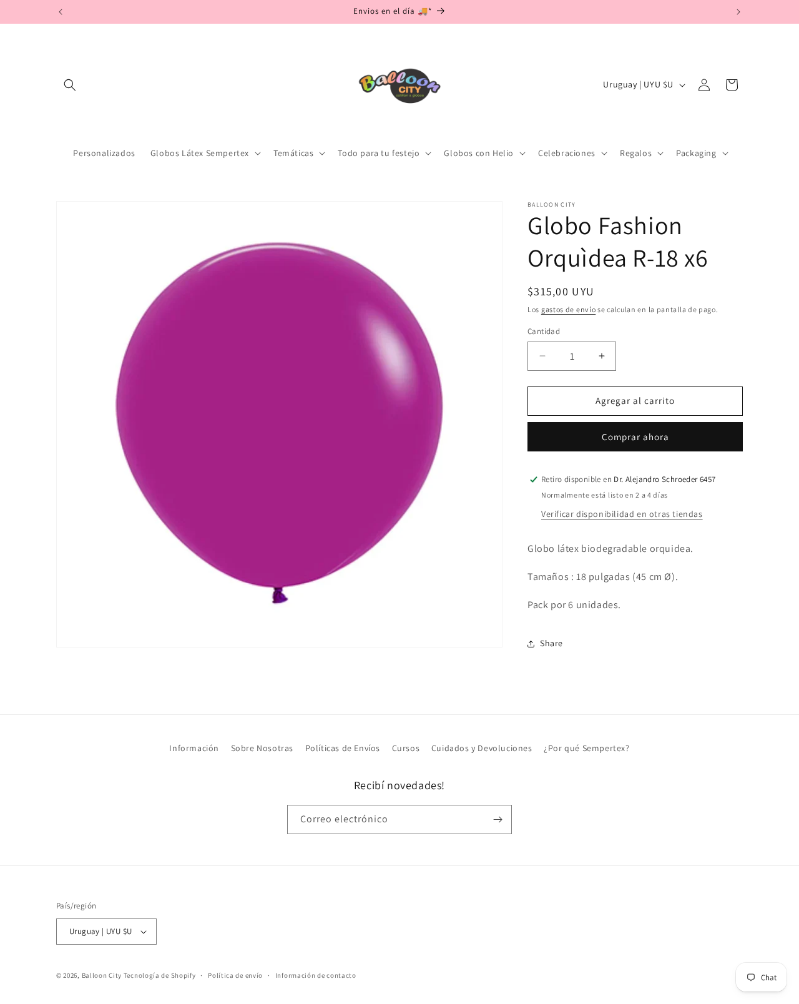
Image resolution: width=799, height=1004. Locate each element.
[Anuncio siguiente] (738, 12)
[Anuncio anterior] (60, 12)
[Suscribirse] (497, 819)
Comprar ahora (635, 437)
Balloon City (102, 975)
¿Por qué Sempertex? (586, 748)
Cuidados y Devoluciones (481, 748)
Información (194, 748)
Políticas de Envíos (342, 748)
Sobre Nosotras (262, 748)
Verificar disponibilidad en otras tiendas (622, 513)
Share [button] (551, 643)
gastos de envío (568, 309)
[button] (70, 85)
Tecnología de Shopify (160, 975)
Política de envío (235, 975)
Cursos (406, 748)
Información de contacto (315, 975)
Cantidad (543, 331)
